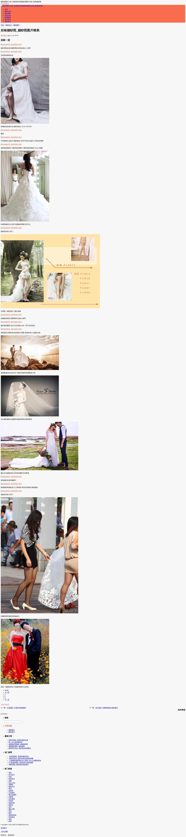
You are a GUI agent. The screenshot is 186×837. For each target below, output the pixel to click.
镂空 (10, 813)
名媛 (10, 781)
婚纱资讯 (12, 732)
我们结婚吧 (12, 795)
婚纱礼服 (8, 11)
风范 (10, 811)
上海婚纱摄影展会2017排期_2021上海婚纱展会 (25, 760)
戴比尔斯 (12, 809)
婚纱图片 (16, 25)
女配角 (11, 797)
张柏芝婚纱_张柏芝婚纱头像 (18, 740)
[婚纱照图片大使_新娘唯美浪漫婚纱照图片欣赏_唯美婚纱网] (22, 6)
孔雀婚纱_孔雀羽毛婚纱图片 (16, 708)
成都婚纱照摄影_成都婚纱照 (18, 744)
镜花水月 (12, 786)
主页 (2, 25)
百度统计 (4, 828)
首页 (2, 4)
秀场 (10, 788)
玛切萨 (11, 801)
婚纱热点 (8, 21)
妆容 (10, 819)
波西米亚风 (12, 815)
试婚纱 (11, 784)
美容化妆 (8, 15)
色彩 (10, 772)
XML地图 (4, 831)
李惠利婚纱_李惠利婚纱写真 (19, 756)
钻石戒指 (12, 799)
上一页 (7, 692)
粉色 (10, 807)
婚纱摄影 (8, 13)
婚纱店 (11, 805)
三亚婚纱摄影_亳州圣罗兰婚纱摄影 (21, 762)
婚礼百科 (8, 19)
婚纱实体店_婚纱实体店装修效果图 (21, 758)
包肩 (10, 777)
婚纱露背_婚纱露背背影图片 (19, 764)
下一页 (7, 700)
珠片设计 (12, 775)
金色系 (11, 790)
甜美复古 (12, 779)
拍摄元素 (12, 803)
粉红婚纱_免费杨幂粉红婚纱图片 (107, 708)
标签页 (6, 4)
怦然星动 (12, 817)
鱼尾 (10, 821)
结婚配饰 (8, 17)
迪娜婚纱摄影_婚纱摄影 (17, 746)
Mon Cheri (12, 783)
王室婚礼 (12, 792)
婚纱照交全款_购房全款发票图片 (20, 748)
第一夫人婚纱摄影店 (15, 742)
